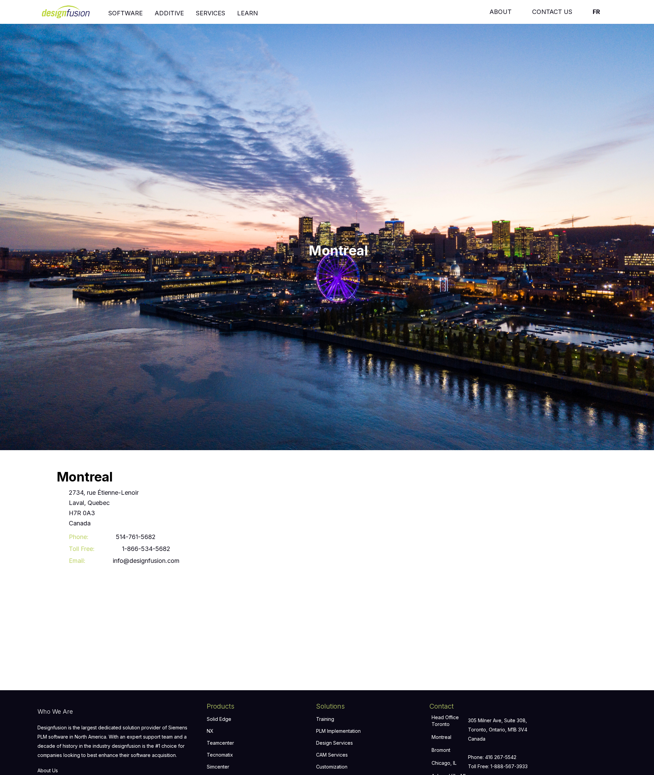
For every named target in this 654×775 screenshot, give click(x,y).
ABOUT (500, 11)
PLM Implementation (338, 731)
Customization (331, 767)
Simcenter (218, 767)
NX (210, 731)
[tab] (448, 722)
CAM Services (332, 755)
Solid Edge (219, 719)
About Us (47, 770)
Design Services (334, 743)
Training (325, 719)
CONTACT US (552, 11)
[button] (125, 12)
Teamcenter (220, 743)
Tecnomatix (220, 755)
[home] (70, 10)
